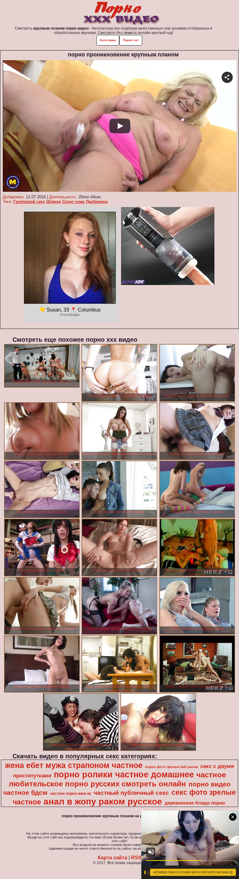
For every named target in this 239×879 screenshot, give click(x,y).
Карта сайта (112, 857)
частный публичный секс (131, 793)
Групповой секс (29, 201)
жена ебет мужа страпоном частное (74, 765)
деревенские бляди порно (195, 802)
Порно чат (131, 40)
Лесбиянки (97, 201)
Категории (108, 40)
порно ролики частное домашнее (124, 774)
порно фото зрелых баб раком (171, 767)
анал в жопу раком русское (103, 801)
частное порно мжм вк (70, 793)
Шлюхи (53, 201)
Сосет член (73, 201)
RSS (136, 857)
